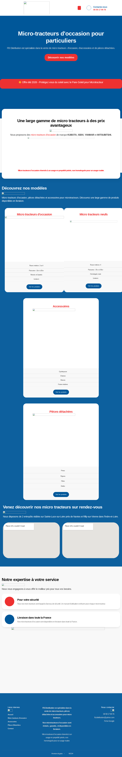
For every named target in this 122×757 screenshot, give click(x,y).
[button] (79, 8)
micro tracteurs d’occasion (43, 134)
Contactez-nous (100, 7)
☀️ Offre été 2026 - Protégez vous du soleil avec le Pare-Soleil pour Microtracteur (60, 82)
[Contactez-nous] (89, 8)
